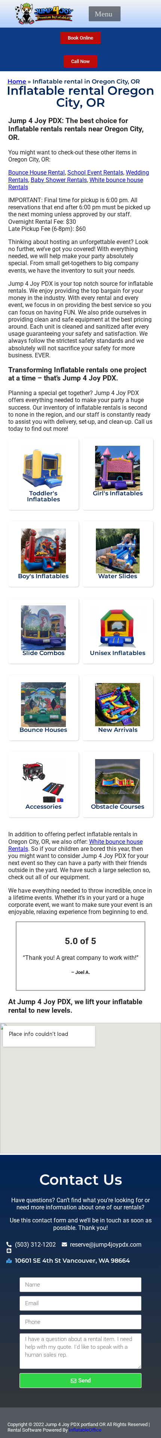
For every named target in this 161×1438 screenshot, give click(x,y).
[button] (103, 13)
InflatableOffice (85, 1430)
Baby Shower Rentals (59, 180)
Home (16, 81)
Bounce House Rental (36, 172)
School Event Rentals (95, 172)
